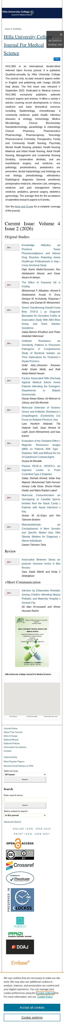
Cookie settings (45, 993)
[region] (32, 998)
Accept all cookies (32, 1007)
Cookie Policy (45, 996)
